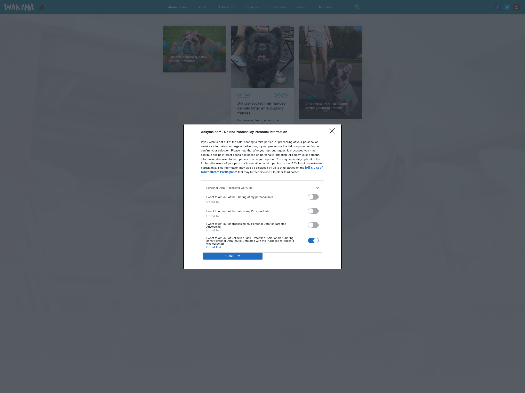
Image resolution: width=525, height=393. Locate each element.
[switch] (313, 197)
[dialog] (262, 196)
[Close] (333, 132)
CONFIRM (233, 255)
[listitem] (262, 188)
